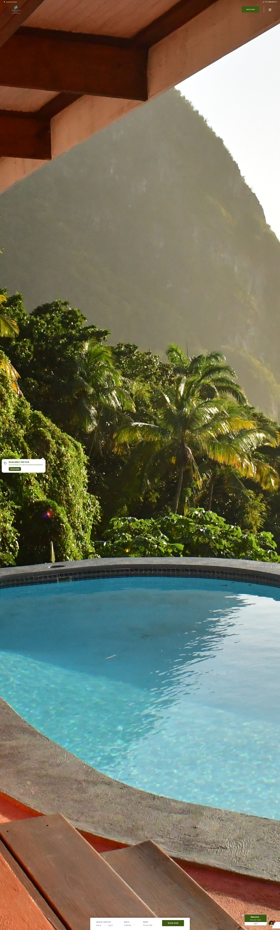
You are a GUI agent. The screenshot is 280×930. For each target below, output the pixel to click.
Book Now (250, 9)
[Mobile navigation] (270, 10)
